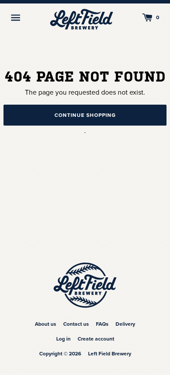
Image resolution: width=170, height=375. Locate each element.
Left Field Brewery (109, 354)
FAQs (102, 324)
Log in (63, 339)
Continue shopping (85, 115)
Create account (96, 339)
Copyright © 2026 (60, 354)
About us (45, 324)
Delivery (125, 324)
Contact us (76, 324)
